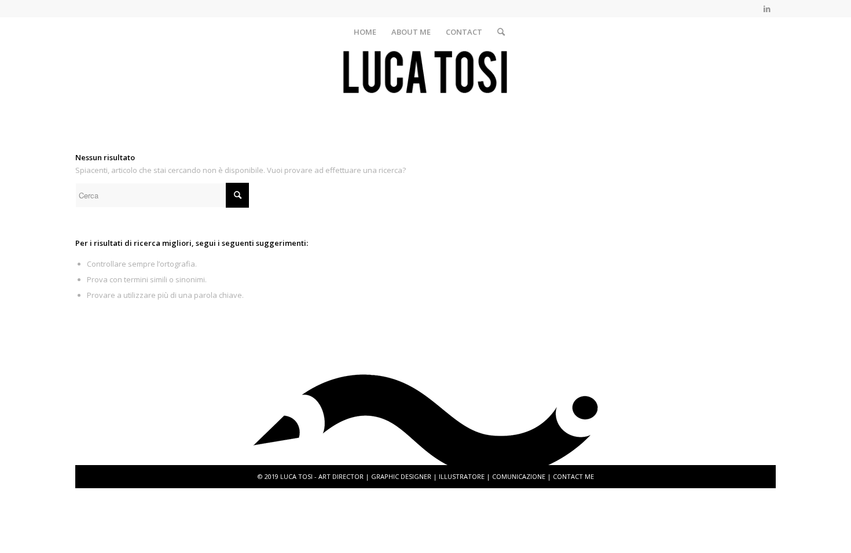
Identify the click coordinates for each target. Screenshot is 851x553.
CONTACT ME (573, 476)
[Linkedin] (767, 8)
